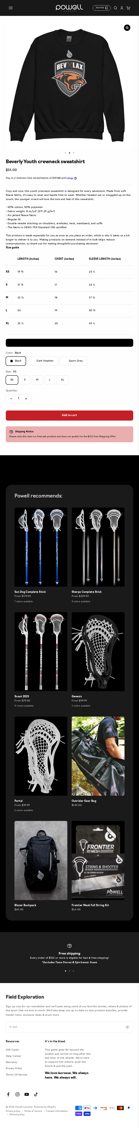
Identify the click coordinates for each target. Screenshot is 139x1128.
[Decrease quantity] (11, 398)
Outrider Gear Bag (84, 801)
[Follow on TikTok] (35, 1094)
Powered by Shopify (45, 1107)
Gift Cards (12, 1050)
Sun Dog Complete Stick (30, 592)
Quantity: (12, 390)
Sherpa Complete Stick (87, 592)
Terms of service (33, 1111)
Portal (18, 801)
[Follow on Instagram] (17, 1094)
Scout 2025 (21, 696)
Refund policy (16, 1115)
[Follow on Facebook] (8, 1094)
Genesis (77, 696)
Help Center (13, 1056)
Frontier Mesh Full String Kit (90, 905)
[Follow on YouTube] (26, 1094)
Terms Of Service (17, 1074)
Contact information (57, 1111)
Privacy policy (13, 1111)
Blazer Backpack (25, 905)
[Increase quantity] (26, 398)
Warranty (11, 1062)
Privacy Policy (14, 1068)
